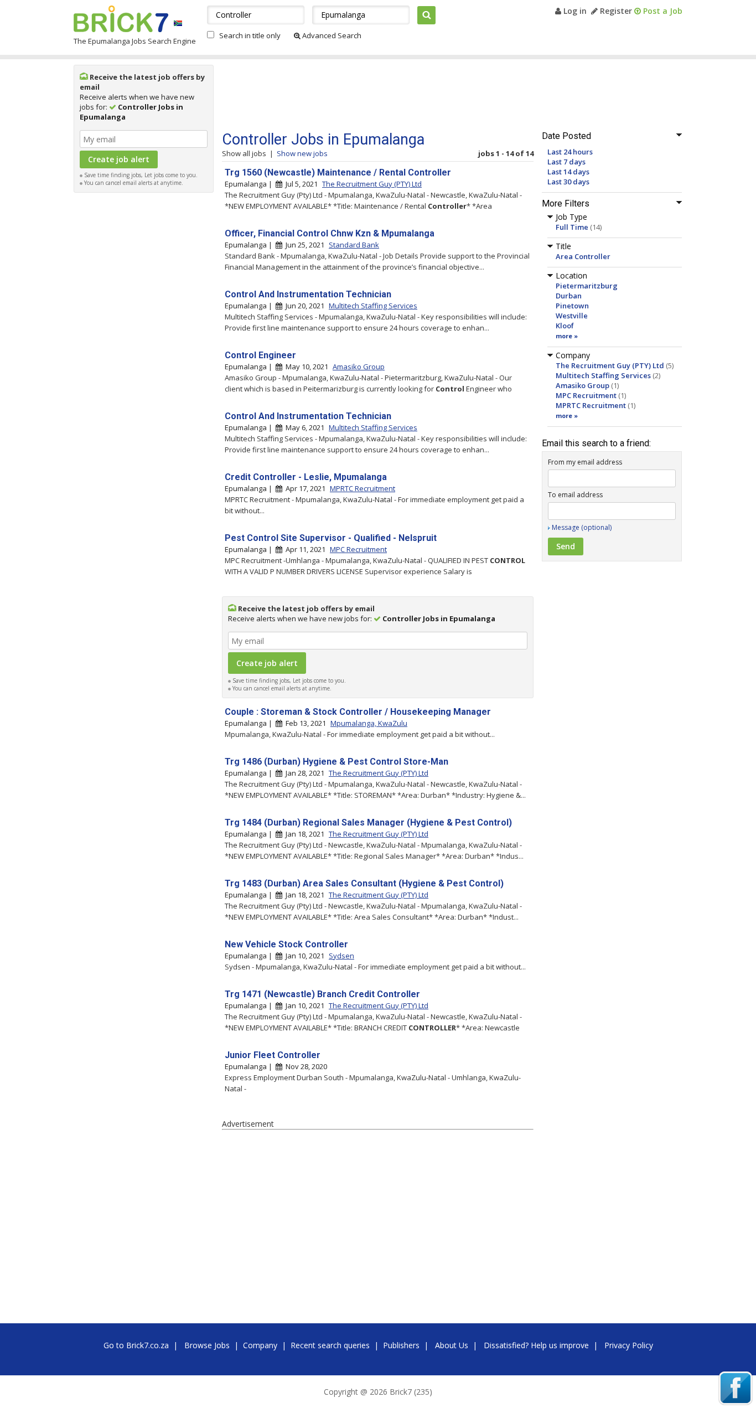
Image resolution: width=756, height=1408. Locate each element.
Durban (569, 296)
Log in (574, 11)
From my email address (585, 462)
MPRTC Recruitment (591, 405)
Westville (572, 316)
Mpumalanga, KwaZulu (368, 723)
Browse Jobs (207, 1345)
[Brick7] (178, 23)
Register (615, 11)
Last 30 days (568, 182)
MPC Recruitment (586, 395)
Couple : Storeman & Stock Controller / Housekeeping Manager (358, 711)
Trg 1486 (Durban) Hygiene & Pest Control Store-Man (336, 761)
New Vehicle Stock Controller (286, 944)
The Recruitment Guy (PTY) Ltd (610, 365)
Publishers (401, 1345)
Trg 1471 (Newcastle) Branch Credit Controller (322, 994)
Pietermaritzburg (587, 286)
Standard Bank (354, 245)
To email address (575, 494)
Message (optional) (582, 527)
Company (260, 1345)
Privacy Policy (628, 1345)
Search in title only (250, 35)
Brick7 (121, 19)
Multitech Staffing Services (603, 375)
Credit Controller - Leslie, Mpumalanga (306, 477)
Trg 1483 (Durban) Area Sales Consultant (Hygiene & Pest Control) (364, 883)
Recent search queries (330, 1345)
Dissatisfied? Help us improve (536, 1345)
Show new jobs (302, 153)
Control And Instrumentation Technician (308, 294)
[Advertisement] (144, 364)
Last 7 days (566, 162)
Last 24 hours (570, 152)
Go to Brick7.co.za (136, 1345)
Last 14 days (568, 172)
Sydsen (341, 956)
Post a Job (661, 11)
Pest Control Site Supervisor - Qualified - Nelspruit (331, 538)
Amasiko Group (582, 385)
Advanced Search (331, 35)
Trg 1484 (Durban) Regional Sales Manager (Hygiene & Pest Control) (368, 822)
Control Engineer (260, 355)
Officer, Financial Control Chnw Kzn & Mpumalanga (329, 233)
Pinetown (572, 306)
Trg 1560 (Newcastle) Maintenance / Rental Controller (338, 172)
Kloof (565, 326)
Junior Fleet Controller (272, 1055)
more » (567, 336)
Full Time (572, 227)
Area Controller (583, 256)
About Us (451, 1345)
